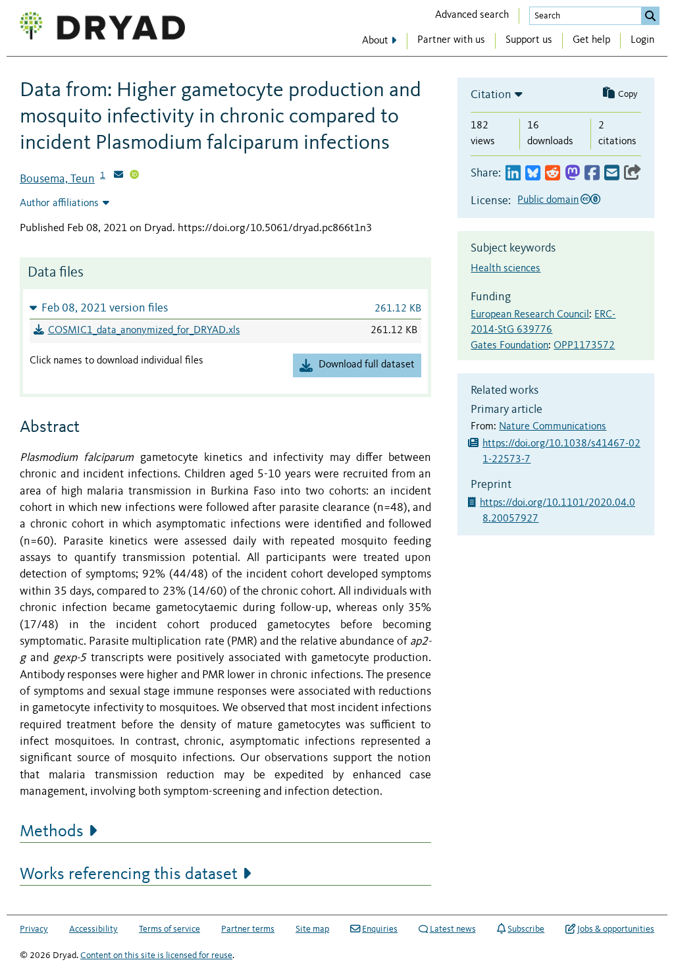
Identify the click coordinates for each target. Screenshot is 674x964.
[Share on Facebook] (592, 173)
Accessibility (93, 929)
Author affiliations (59, 203)
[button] (225, 308)
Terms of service (169, 929)
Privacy (34, 929)
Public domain (548, 200)
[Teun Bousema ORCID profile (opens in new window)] (134, 176)
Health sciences (505, 268)
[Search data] (650, 16)
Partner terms (247, 929)
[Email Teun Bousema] (118, 176)
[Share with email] (611, 173)
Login (642, 40)
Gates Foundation (509, 345)
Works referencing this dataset (129, 874)
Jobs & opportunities (615, 929)
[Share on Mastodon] (572, 173)
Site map (312, 929)
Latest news (453, 929)
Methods (52, 831)
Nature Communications (552, 426)
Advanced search (472, 15)
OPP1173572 (584, 345)
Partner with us (451, 40)
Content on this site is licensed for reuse (156, 955)
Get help (591, 40)
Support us (529, 40)
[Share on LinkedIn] (513, 173)
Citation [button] (491, 95)
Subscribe (525, 929)
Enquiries (380, 929)
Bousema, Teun (57, 179)
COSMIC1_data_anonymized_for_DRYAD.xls (144, 330)
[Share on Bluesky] (532, 173)
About (375, 41)
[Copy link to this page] (632, 173)
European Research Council (530, 314)
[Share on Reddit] (552, 173)
